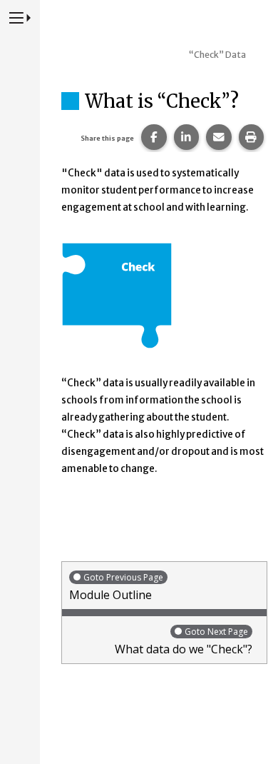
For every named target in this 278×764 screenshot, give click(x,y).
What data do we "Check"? (183, 641)
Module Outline (116, 587)
